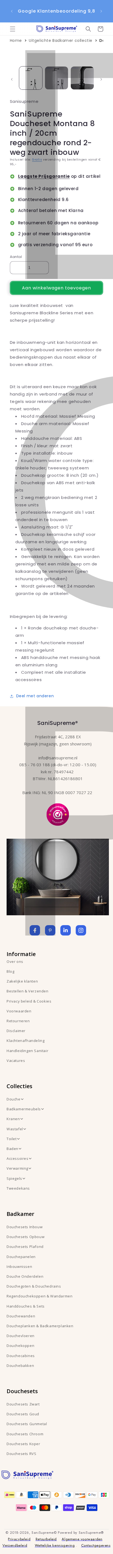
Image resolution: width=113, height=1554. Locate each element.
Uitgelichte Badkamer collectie (60, 40)
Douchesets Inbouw (25, 1226)
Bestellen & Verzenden (28, 991)
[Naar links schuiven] (12, 79)
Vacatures (16, 1060)
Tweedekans (18, 1188)
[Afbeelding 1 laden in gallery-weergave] (30, 77)
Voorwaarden (19, 1011)
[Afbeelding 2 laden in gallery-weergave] (56, 77)
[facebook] (34, 930)
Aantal (16, 256)
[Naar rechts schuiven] (101, 79)
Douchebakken (20, 1365)
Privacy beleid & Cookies (29, 1001)
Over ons (15, 961)
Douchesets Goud (23, 1413)
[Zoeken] (88, 29)
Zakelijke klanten (22, 981)
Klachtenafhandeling (25, 1040)
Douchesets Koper (23, 1443)
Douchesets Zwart (23, 1404)
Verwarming (17, 1168)
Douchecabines (21, 1355)
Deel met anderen (35, 696)
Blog (10, 971)
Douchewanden (21, 1316)
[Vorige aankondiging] (12, 11)
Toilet (12, 1138)
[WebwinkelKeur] (58, 814)
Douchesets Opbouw (25, 1236)
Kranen (13, 1118)
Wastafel (15, 1128)
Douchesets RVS (21, 1453)
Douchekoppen (20, 1345)
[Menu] (13, 29)
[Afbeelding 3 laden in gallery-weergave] (82, 77)
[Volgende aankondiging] (101, 11)
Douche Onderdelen (25, 1276)
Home (16, 40)
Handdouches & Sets (26, 1306)
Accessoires (18, 1158)
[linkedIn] (65, 930)
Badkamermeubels (24, 1108)
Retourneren (18, 1020)
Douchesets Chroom (25, 1433)
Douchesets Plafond (25, 1246)
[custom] (50, 930)
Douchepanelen (21, 1256)
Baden (12, 1148)
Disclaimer (16, 1030)
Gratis (37, 160)
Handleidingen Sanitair (27, 1050)
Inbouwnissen (19, 1266)
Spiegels (14, 1178)
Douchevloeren (21, 1335)
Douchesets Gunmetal (27, 1423)
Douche (14, 1099)
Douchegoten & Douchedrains (34, 1286)
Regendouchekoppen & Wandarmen (39, 1296)
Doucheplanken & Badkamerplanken (40, 1325)
